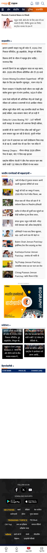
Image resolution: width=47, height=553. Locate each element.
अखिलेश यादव (24, 528)
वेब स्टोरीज (37, 510)
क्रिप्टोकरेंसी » (8, 366)
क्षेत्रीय (15, 9)
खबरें (18, 510)
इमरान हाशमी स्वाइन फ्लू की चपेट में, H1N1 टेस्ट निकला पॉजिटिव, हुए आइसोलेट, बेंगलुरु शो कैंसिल (22, 50)
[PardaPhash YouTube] (30, 492)
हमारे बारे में (17, 534)
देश (23, 9)
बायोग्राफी (13, 514)
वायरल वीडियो (36, 524)
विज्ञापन (16, 539)
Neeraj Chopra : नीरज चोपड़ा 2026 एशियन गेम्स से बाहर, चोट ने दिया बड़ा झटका (21, 152)
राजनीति (39, 9)
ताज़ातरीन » (7, 41)
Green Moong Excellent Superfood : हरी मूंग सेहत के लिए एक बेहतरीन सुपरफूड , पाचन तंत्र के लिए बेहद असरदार (23, 82)
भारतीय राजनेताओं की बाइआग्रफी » (16, 173)
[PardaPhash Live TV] (37, 4)
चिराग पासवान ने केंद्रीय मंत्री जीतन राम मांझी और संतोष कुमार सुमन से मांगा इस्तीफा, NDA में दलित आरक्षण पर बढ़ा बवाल (23, 93)
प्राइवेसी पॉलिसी (29, 539)
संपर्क (27, 534)
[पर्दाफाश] (9, 5)
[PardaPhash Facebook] (16, 492)
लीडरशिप (37, 534)
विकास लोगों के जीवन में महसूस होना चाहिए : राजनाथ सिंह (20, 60)
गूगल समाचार (34, 514)
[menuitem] (8, 9)
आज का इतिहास (21, 524)
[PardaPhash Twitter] (23, 492)
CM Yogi (8, 524)
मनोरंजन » (6, 325)
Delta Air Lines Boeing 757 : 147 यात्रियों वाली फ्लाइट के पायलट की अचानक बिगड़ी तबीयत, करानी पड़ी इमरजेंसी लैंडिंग (23, 123)
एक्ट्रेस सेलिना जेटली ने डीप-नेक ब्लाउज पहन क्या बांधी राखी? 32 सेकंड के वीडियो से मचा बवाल (22, 163)
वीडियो (27, 510)
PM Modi (33, 520)
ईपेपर (23, 514)
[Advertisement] (23, 452)
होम (8, 9)
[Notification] (31, 4)
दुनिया (30, 9)
